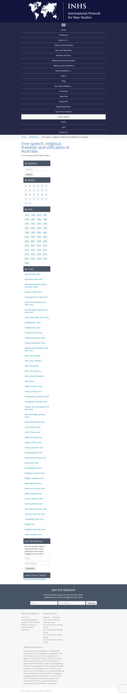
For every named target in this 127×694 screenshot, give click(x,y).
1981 (45, 215)
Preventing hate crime (33, 452)
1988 (39, 219)
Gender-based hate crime (35, 343)
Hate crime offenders (33, 361)
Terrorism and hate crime (35, 514)
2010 (27, 245)
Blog (63, 81)
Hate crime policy (32, 366)
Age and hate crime (32, 274)
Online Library (63, 117)
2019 (33, 254)
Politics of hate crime (33, 442)
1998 (27, 232)
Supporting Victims (63, 106)
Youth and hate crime (33, 534)
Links (64, 127)
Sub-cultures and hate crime (36, 509)
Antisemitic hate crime (34, 279)
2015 (33, 250)
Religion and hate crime (34, 478)
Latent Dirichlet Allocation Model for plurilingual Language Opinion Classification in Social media (42, 674)
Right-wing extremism (33, 493)
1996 (39, 228)
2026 (27, 263)
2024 (39, 258)
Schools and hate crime (34, 498)
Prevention (63, 91)
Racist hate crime (32, 463)
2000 (39, 232)
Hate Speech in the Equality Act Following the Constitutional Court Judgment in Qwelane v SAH (42, 652)
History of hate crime (33, 391)
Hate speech (30, 381)
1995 (33, 228)
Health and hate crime (33, 386)
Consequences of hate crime (36, 297)
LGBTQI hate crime (32, 432)
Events (63, 122)
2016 (39, 250)
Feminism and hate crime (35, 338)
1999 (33, 232)
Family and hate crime (33, 333)
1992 (39, 224)
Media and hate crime (33, 437)
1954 (27, 215)
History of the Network (63, 45)
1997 (45, 228)
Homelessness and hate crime (37, 396)
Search (29, 174)
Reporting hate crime (33, 483)
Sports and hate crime (33, 504)
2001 (45, 232)
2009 (45, 241)
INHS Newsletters (62, 71)
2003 (33, 237)
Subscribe (30, 568)
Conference (63, 35)
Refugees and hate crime (35, 473)
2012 (39, 245)
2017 (45, 250)
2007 (33, 241)
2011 (33, 245)
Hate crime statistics (33, 371)
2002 (27, 237)
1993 (45, 224)
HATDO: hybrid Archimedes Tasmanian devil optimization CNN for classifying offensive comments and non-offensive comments (41, 681)
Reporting (63, 96)
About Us (62, 40)
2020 (39, 254)
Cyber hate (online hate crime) (37, 317)
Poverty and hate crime (34, 447)
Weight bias (29, 524)
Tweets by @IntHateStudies (34, 579)
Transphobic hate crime (34, 519)
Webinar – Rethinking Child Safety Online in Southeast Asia (51, 619)
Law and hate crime (33, 427)
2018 (27, 254)
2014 (27, 250)
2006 (27, 241)
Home (63, 30)
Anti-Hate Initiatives (62, 86)
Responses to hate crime (35, 488)
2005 (45, 237)
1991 (33, 224)
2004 (39, 237)
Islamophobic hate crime (35, 422)
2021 (45, 254)
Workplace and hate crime (35, 529)
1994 (27, 228)
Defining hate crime (32, 322)
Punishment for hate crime (35, 458)
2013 (45, 245)
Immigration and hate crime (36, 401)
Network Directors (63, 55)
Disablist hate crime (33, 327)
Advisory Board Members (63, 65)
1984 (33, 219)
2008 (39, 241)
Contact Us (63, 132)
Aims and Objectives (63, 50)
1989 (45, 219)
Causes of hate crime (33, 292)
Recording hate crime (33, 468)
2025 (45, 258)
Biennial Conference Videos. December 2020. (36, 285)
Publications (34, 137)
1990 (27, 224)
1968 (33, 215)
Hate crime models (32, 355)
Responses (63, 101)
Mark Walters (45, 155)
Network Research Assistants (63, 60)
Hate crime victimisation (34, 376)
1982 (27, 219)
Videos (63, 76)
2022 (27, 258)
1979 (39, 215)
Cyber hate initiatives (63, 111)
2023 (33, 258)
